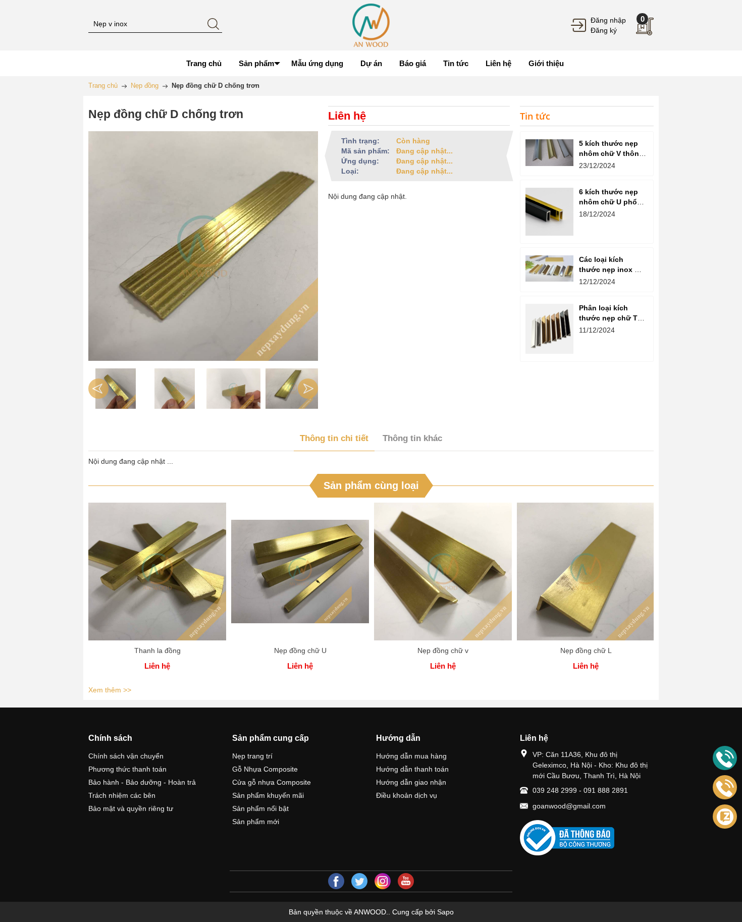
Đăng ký (604, 30)
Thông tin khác (412, 438)
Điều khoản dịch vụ (406, 795)
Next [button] (308, 388)
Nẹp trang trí (252, 756)
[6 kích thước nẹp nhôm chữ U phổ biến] (549, 212)
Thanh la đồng (157, 650)
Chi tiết (157, 575)
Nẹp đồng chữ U (300, 650)
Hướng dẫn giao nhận (411, 782)
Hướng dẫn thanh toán (412, 769)
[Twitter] (359, 881)
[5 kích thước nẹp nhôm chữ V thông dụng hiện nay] (549, 152)
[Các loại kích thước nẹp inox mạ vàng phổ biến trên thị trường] (549, 268)
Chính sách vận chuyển (126, 756)
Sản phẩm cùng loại (371, 485)
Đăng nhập (608, 20)
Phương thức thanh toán (127, 769)
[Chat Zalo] (725, 816)
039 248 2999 (555, 790)
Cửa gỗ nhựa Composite (271, 782)
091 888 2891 (606, 790)
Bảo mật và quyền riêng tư (130, 808)
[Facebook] (336, 881)
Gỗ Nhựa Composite (265, 769)
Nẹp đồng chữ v (442, 650)
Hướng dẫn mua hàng (411, 756)
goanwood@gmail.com (569, 806)
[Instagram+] (383, 881)
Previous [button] (98, 388)
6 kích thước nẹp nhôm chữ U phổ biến (608, 202)
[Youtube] (406, 881)
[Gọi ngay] (725, 758)
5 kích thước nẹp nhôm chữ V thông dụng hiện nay (611, 153)
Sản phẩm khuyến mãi (268, 795)
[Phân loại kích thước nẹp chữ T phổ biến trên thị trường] (549, 329)
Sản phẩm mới (255, 822)
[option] (115, 388)
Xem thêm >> (109, 690)
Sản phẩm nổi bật (260, 808)
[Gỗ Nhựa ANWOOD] (370, 25)
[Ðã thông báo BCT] (587, 837)
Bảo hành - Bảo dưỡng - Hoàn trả (142, 782)
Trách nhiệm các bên (121, 795)
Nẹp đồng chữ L (586, 650)
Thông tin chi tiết (334, 438)
